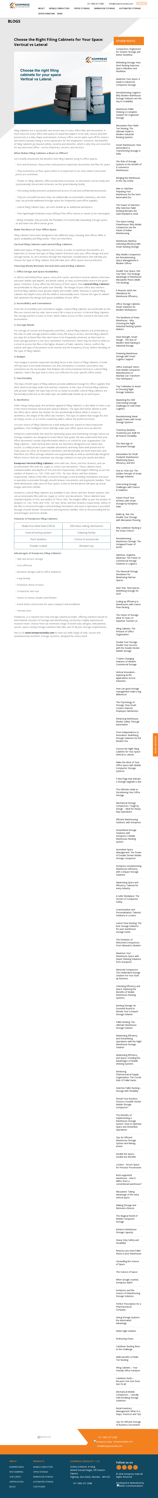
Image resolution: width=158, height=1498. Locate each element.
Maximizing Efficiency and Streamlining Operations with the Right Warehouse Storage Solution (128, 1041)
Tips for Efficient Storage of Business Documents (128, 1423)
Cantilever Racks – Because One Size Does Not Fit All (128, 1381)
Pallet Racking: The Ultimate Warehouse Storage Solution (126, 1025)
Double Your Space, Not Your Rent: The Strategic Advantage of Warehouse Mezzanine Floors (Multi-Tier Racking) (128, 276)
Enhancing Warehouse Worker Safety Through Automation (127, 721)
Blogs (12, 1486)
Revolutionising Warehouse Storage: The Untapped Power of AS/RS (128, 543)
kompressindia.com (123, 1441)
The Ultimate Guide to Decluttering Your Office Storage (128, 792)
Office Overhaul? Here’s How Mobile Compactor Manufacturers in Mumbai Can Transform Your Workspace (128, 372)
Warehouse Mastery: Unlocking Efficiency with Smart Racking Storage (128, 243)
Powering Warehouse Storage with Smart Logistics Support (126, 356)
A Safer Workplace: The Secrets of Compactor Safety (127, 899)
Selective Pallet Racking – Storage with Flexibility (128, 1089)
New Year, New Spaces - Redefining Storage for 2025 (128, 590)
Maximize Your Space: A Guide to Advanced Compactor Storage (128, 81)
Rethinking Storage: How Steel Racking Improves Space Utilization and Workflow (128, 67)
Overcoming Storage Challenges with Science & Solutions (128, 487)
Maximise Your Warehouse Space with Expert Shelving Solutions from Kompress (128, 957)
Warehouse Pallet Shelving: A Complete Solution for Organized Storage (127, 113)
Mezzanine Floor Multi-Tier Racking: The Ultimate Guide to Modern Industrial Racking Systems (127, 131)
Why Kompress (16, 1472)
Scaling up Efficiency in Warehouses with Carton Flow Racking (128, 604)
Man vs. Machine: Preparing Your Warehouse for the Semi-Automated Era (128, 193)
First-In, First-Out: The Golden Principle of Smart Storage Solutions (128, 473)
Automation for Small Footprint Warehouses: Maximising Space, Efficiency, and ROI (127, 458)
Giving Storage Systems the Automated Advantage (128, 1320)
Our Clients (15, 1477)
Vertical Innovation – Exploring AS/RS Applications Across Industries (126, 676)
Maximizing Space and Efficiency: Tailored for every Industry (127, 885)
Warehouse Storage (43, 1477)
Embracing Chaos (124, 1338)
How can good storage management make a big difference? (128, 691)
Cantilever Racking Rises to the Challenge (128, 1348)
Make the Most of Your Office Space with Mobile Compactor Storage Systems (128, 766)
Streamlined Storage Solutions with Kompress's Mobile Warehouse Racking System (126, 836)
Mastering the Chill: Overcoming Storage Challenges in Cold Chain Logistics (128, 404)
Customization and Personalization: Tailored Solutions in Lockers (128, 912)
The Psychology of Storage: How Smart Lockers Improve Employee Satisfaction (127, 706)
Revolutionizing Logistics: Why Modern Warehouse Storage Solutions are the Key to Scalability (128, 97)
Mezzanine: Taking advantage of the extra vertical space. (127, 1194)
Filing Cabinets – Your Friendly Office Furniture (128, 1369)
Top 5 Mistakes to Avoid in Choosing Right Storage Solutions (128, 389)
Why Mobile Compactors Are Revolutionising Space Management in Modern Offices (128, 259)
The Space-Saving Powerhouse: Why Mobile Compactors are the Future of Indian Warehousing (128, 227)
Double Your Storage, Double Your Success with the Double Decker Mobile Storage (128, 646)
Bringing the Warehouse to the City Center (128, 179)
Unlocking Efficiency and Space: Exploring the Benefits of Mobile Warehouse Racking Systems (128, 992)
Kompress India (16, 1467)
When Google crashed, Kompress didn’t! (127, 1281)
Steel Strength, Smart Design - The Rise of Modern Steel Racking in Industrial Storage (128, 341)
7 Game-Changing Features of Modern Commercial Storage (126, 661)
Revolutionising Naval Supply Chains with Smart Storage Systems (128, 419)
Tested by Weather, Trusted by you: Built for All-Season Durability (128, 432)
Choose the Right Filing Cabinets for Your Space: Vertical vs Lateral (128, 751)
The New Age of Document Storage (125, 445)
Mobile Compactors (43, 1467)
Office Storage (40, 1472)
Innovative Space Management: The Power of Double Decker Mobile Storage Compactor (128, 854)
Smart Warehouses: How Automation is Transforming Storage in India (128, 149)
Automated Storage (43, 1481)
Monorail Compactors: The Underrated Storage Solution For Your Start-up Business (128, 974)
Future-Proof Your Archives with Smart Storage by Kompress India (127, 502)
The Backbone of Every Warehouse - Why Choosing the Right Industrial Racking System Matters (128, 323)
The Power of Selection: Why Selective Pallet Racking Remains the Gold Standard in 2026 (128, 209)
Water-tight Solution (126, 1330)
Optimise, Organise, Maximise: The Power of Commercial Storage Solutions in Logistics (128, 559)
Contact (142, 3)
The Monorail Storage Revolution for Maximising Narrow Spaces (127, 576)
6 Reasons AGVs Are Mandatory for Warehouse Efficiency (126, 293)
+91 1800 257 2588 (107, 1437)
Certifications (16, 1481)
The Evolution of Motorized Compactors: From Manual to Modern (128, 942)
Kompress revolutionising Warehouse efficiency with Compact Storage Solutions (128, 870)
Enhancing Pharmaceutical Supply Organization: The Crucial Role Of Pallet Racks (128, 1076)
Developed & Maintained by (130, 1482)
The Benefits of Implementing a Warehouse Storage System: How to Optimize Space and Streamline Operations (128, 1122)
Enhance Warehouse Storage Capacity (126, 1231)
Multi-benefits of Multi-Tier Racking (127, 1358)
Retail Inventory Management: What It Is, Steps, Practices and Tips (128, 1411)
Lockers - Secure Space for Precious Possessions (128, 1166)
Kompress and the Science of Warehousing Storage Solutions (128, 1293)
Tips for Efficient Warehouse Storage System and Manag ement (126, 1142)
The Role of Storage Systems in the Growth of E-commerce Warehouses (128, 166)
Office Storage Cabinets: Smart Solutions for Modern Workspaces (128, 306)
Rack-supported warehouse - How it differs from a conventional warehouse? (128, 1179)
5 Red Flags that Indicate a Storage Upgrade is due (128, 780)
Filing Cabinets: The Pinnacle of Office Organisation (125, 631)
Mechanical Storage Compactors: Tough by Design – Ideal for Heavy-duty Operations (128, 807)
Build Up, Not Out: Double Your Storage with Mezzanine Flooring (128, 517)
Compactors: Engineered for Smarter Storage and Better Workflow (128, 51)
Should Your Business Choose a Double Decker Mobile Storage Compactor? (128, 1103)
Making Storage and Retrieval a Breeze (126, 1207)
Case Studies (39, 1486)
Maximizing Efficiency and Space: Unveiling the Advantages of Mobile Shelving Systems (128, 1059)
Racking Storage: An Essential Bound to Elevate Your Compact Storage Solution (127, 1010)
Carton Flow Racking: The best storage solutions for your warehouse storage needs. (128, 927)
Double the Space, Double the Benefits (126, 1155)
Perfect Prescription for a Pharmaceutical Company (128, 1306)
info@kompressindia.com (110, 1446)
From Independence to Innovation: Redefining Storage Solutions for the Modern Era (128, 736)
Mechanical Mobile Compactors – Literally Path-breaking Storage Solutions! (127, 1396)
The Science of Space (126, 1271)
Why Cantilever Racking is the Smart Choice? (128, 529)
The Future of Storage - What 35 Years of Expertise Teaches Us (128, 617)
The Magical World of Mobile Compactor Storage (126, 1218)
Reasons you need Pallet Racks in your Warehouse (128, 1252)
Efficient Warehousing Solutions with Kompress (128, 821)
